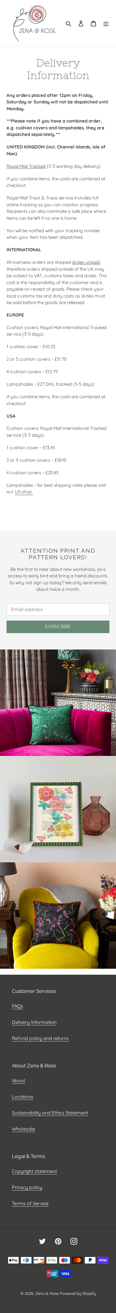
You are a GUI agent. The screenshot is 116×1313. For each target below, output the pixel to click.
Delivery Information (34, 1022)
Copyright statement (34, 1171)
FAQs (17, 1006)
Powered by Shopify (78, 1293)
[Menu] (106, 23)
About (18, 1080)
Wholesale (23, 1129)
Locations (22, 1097)
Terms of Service (30, 1203)
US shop (24, 491)
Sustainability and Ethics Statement (50, 1113)
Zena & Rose (47, 1293)
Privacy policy (27, 1187)
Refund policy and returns (40, 1038)
